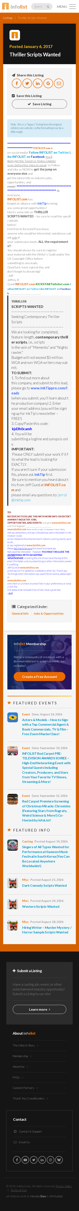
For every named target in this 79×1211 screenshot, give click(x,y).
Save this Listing (29, 96)
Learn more (38, 1009)
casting (27, 841)
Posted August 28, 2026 (46, 922)
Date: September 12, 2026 (49, 795)
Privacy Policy (64, 1186)
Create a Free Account (39, 677)
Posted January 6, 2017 (30, 46)
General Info (20, 613)
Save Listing (41, 104)
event (26, 714)
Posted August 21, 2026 (46, 879)
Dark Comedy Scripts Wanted (44, 885)
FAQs (16, 1077)
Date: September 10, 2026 (49, 748)
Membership (21, 1056)
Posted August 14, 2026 (51, 841)
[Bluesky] (59, 1160)
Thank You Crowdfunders (29, 1098)
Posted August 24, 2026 (46, 900)
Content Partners (24, 1088)
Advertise (19, 1066)
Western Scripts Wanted (40, 906)
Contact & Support (30, 1131)
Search (38, 6)
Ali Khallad (56, 1196)
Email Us (24, 1142)
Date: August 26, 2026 (47, 714)
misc (25, 879)
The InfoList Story (24, 1045)
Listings (8, 18)
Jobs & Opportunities (49, 613)
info (19, 7)
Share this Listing (30, 75)
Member (38, 1196)
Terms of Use (19, 1190)
